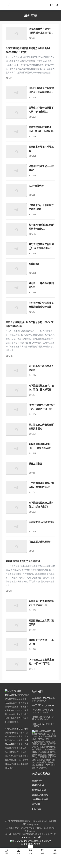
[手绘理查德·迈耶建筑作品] (16, 526)
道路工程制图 (35, 463)
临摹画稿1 (34, 263)
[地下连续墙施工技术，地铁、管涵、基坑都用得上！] (16, 390)
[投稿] (51, 4)
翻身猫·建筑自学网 (13, 695)
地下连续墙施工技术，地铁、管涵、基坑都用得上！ (41, 387)
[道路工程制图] (16, 468)
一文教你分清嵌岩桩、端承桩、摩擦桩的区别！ (41, 485)
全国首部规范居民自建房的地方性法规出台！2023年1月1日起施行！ (28, 50)
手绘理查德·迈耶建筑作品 (41, 522)
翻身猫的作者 (38, 785)
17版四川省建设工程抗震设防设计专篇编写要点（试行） (41, 90)
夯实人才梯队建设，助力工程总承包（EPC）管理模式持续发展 (30, 324)
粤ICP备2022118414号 (30, 837)
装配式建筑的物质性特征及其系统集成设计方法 (41, 304)
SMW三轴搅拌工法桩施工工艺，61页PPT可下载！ (42, 407)
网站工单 (47, 698)
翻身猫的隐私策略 (40, 795)
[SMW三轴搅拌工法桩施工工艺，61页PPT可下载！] (16, 409)
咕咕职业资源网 (31, 5)
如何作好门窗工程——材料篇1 (41, 168)
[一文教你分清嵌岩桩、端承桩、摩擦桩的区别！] (16, 487)
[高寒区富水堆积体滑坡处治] (16, 151)
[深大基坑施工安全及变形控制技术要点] (16, 429)
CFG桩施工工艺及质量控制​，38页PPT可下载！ (41, 661)
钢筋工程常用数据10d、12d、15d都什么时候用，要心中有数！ (42, 129)
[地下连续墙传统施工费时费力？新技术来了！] (16, 507)
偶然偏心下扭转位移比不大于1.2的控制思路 (41, 109)
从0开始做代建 (36, 185)
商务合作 (36, 804)
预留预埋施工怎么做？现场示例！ (41, 622)
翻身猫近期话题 (39, 790)
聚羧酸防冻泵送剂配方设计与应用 (23, 561)
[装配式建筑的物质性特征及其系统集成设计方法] (16, 307)
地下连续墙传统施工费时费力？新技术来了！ (41, 504)
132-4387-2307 (45, 710)
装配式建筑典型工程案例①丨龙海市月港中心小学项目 (41, 246)
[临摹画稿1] (16, 268)
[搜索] (9, 4)
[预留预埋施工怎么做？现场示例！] (16, 625)
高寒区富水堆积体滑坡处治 (41, 148)
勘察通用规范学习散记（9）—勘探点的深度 (40, 446)
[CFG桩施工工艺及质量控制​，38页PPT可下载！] (16, 664)
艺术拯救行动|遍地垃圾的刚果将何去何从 (41, 226)
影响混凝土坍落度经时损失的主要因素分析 (41, 603)
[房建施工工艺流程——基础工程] (16, 644)
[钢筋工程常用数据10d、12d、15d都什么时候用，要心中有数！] (16, 131)
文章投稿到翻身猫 (40, 799)
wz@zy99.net (48, 705)
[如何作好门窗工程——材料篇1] (16, 170)
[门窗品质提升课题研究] (16, 546)
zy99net (42, 724)
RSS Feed (36, 809)
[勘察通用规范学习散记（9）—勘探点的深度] (16, 448)
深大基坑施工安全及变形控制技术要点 (41, 426)
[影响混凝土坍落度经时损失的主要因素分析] (16, 605)
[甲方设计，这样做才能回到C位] (16, 287)
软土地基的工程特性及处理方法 (41, 368)
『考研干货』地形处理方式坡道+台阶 (41, 207)
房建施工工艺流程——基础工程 (41, 642)
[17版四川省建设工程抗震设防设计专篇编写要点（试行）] (16, 92)
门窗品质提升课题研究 (40, 541)
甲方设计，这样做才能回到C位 (41, 285)
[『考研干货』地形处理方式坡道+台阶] (16, 209)
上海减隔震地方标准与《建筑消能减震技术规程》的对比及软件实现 (42, 31)
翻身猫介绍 (37, 780)
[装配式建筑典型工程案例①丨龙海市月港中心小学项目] (16, 248)
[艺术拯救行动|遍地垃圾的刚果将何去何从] (16, 229)
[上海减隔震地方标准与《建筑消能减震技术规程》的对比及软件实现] (16, 33)
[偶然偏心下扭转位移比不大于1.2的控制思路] (16, 112)
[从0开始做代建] (16, 190)
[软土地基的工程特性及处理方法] (16, 370)
